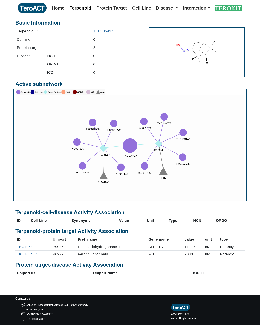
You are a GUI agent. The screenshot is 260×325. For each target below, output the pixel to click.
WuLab (174, 318)
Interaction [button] (194, 8)
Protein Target (111, 8)
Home (58, 8)
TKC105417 (103, 31)
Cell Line (141, 8)
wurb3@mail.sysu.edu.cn (40, 313)
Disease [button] (165, 8)
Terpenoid (80, 8)
